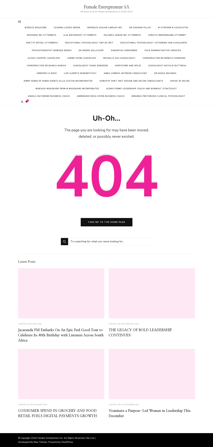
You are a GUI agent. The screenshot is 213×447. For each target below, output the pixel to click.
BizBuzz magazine (36, 27)
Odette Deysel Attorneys (42, 43)
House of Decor (179, 81)
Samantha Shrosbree (124, 50)
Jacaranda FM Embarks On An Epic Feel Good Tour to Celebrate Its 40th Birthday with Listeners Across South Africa (61, 335)
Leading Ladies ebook (67, 27)
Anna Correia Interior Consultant (125, 73)
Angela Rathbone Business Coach (49, 96)
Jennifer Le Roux (47, 73)
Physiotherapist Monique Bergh (52, 50)
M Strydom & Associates (173, 27)
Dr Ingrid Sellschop (91, 50)
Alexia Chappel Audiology (44, 58)
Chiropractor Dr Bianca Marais (46, 65)
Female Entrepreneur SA (106, 7)
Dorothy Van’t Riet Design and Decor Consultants (131, 81)
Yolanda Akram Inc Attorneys (122, 35)
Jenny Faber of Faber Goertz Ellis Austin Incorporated (58, 81)
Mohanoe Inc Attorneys (41, 35)
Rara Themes (40, 442)
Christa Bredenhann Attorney (167, 35)
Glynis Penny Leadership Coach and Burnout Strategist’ (141, 88)
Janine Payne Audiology (81, 58)
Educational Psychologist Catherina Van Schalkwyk (153, 43)
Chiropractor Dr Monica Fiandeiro (164, 58)
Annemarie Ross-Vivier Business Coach (100, 96)
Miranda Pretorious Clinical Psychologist (158, 96)
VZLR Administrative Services (162, 50)
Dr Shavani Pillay (140, 27)
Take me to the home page (106, 222)
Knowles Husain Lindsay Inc (104, 27)
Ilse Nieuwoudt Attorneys (80, 35)
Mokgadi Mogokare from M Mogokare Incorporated (67, 88)
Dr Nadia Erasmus (165, 73)
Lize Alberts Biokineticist (80, 73)
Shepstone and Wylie (128, 65)
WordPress (67, 442)
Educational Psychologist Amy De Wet (89, 43)
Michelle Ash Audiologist (119, 58)
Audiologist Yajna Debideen (90, 65)
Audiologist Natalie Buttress (167, 65)
